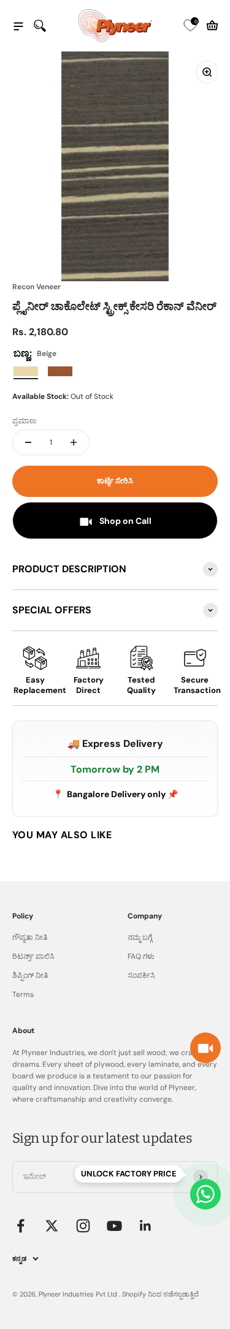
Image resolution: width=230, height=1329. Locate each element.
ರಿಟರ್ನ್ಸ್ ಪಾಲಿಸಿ (33, 956)
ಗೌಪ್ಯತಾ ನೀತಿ (29, 937)
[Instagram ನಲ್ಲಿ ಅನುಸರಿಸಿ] (83, 1225)
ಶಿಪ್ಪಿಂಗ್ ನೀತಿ (30, 975)
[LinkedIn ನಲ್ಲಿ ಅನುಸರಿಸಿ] (145, 1225)
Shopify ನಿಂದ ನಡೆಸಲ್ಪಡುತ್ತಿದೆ (160, 1294)
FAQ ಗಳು (141, 956)
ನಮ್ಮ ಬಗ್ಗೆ (140, 937)
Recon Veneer (36, 287)
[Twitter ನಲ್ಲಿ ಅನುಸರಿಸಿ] (52, 1225)
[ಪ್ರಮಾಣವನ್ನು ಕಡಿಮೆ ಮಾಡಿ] (28, 442)
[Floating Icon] (205, 1194)
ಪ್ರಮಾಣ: (24, 421)
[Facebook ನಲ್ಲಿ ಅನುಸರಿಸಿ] (20, 1225)
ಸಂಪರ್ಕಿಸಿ (141, 975)
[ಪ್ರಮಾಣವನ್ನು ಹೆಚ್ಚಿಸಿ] (73, 442)
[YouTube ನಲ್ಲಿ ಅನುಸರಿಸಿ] (114, 1225)
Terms (23, 994)
